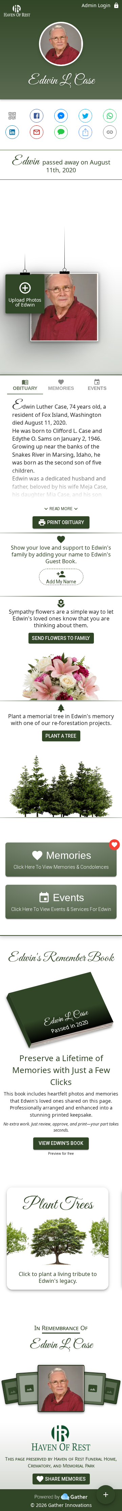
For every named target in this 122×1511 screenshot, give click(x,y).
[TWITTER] (85, 116)
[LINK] (110, 132)
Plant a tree (60, 736)
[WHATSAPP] (110, 116)
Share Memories (65, 1479)
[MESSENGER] (61, 116)
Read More (61, 508)
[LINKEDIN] (12, 132)
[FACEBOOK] (36, 116)
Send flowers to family (61, 638)
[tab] (25, 385)
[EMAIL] (36, 132)
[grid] (61, 289)
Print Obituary (65, 522)
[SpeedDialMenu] (105, 1494)
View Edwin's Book (61, 1143)
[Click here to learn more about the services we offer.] (61, 1438)
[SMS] (61, 132)
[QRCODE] (12, 116)
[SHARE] (85, 132)
